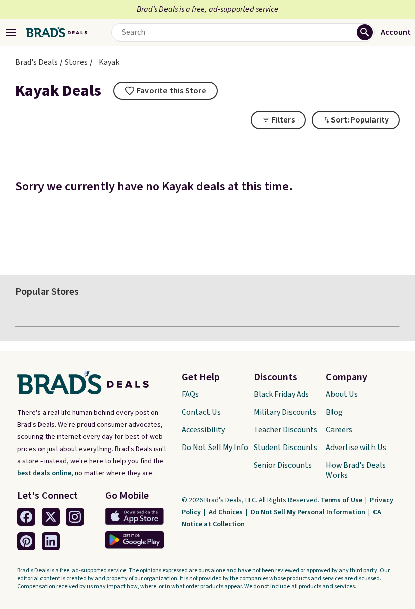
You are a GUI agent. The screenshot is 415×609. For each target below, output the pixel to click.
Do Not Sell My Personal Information (309, 512)
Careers (339, 430)
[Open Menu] (11, 32)
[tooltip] (165, 91)
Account (396, 32)
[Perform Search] (365, 32)
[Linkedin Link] (51, 541)
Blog (334, 412)
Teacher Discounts (285, 430)
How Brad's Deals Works (356, 470)
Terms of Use (342, 500)
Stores (76, 62)
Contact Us (201, 412)
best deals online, (45, 473)
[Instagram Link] (75, 517)
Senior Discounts (283, 465)
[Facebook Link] (26, 517)
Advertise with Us (356, 447)
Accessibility (203, 430)
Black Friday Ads (281, 394)
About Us (342, 394)
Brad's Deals (36, 62)
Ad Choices (226, 512)
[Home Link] (56, 32)
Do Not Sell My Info (215, 447)
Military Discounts (285, 412)
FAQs (190, 394)
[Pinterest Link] (26, 541)
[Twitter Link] (51, 517)
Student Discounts (285, 447)
